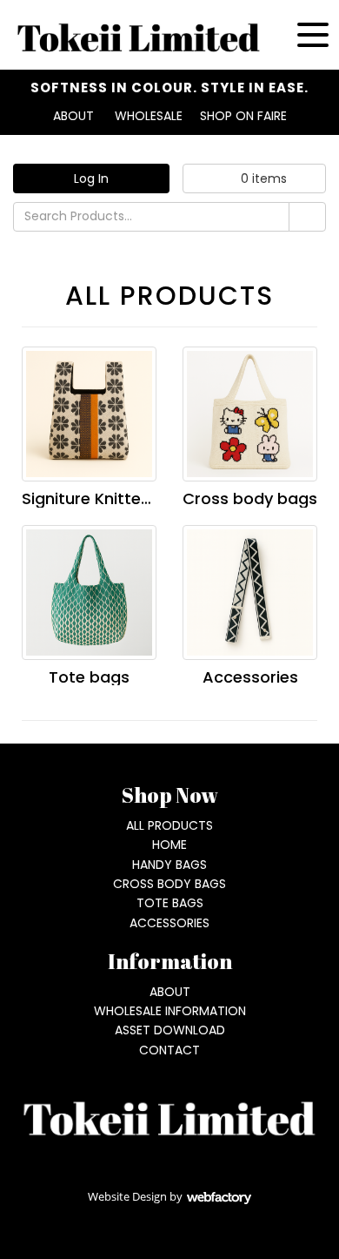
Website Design (127, 1196)
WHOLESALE (149, 116)
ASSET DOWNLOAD (170, 1030)
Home (169, 844)
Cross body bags (250, 498)
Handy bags (169, 864)
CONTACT (169, 1050)
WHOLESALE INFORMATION (170, 1011)
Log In (91, 178)
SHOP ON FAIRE (243, 116)
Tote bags (89, 677)
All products (169, 825)
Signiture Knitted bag (104, 498)
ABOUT (73, 116)
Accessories (250, 677)
